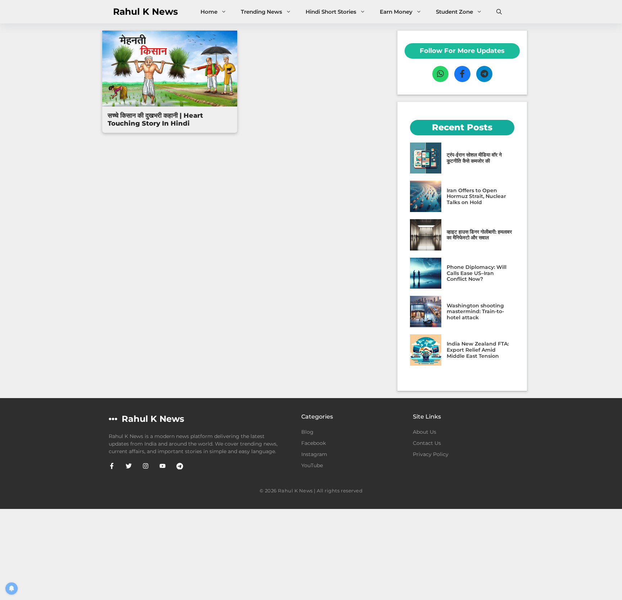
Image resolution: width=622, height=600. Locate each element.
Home (208, 11)
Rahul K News (145, 11)
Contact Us (427, 443)
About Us (424, 432)
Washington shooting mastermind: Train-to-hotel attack (475, 311)
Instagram (314, 454)
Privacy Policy (431, 454)
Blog (307, 432)
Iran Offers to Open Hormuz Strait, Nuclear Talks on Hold (476, 196)
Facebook (313, 443)
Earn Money (396, 11)
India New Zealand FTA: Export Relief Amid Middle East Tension (478, 349)
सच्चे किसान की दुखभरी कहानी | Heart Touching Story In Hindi (155, 119)
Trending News (261, 11)
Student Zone (454, 11)
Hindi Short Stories (331, 11)
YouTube (312, 465)
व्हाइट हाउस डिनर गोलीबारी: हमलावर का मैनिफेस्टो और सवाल (479, 235)
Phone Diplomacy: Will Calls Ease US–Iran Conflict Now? (476, 273)
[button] (499, 11)
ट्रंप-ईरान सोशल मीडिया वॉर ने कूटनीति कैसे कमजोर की (474, 158)
